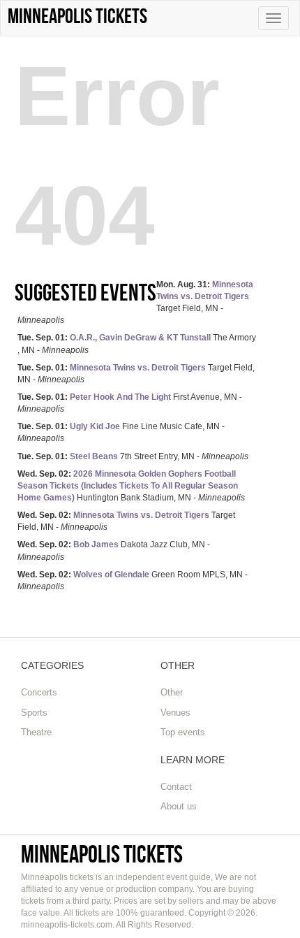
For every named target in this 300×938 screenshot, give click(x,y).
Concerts (39, 692)
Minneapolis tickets (102, 854)
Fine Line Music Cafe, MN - (121, 432)
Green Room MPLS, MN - (132, 580)
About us (178, 806)
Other (171, 692)
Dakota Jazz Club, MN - (113, 550)
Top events (182, 732)
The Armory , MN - (136, 343)
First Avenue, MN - (129, 403)
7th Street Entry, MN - (132, 456)
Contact (176, 786)
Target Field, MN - (136, 373)
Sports (34, 712)
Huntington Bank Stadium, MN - (131, 486)
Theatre (36, 732)
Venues (175, 712)
